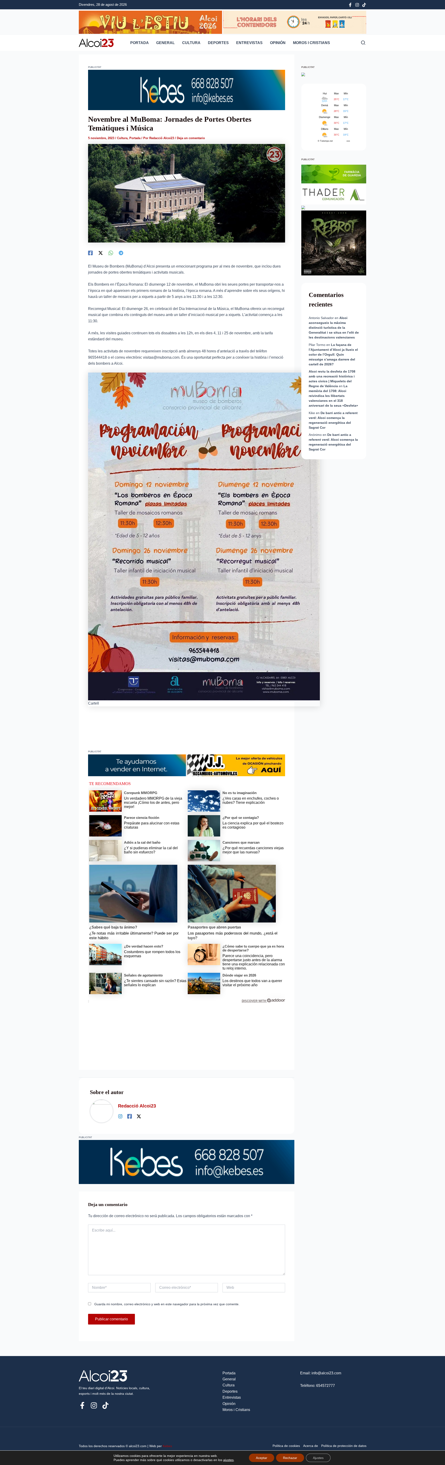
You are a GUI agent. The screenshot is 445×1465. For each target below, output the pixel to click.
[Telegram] (121, 253)
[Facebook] (350, 5)
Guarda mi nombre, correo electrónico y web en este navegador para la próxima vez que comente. (166, 1304)
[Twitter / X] (139, 1116)
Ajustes (318, 1458)
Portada (139, 43)
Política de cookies (286, 1446)
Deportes (218, 43)
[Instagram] (357, 5)
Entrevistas (249, 43)
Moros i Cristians (311, 43)
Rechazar (290, 1458)
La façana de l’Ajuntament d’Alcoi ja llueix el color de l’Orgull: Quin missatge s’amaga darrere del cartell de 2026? (333, 354)
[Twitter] (100, 253)
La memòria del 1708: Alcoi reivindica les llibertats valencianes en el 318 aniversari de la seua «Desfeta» (333, 395)
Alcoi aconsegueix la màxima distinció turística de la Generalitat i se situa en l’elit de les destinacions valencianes (334, 327)
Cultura (191, 43)
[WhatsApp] (110, 253)
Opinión (278, 43)
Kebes (167, 1446)
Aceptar (261, 1458)
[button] (363, 43)
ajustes (228, 1460)
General (165, 43)
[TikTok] (364, 5)
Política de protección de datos (343, 1446)
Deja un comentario (191, 138)
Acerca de (310, 1446)
